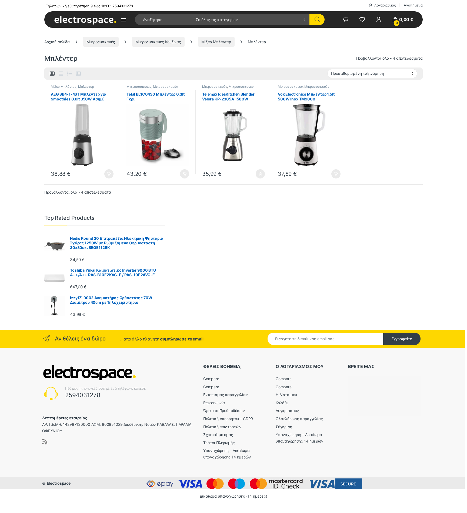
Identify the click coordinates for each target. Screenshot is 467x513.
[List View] (69, 73)
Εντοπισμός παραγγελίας (225, 394)
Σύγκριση (284, 426)
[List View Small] (78, 73)
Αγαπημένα (413, 5)
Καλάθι (282, 402)
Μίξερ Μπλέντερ (216, 41)
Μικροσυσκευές (100, 41)
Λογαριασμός (385, 5)
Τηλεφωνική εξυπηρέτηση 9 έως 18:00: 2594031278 (89, 6)
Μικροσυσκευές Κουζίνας (158, 41)
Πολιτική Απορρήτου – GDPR (228, 418)
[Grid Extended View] (61, 73)
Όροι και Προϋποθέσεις (224, 410)
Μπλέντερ (86, 87)
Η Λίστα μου (286, 394)
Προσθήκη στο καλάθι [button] (104, 173)
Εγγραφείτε (402, 338)
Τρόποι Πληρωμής (219, 442)
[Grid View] (52, 73)
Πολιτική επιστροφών (222, 426)
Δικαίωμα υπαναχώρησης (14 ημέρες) (233, 496)
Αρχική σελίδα (57, 41)
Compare (211, 378)
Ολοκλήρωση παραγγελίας (299, 418)
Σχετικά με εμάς (218, 434)
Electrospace (59, 483)
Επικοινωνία (214, 402)
